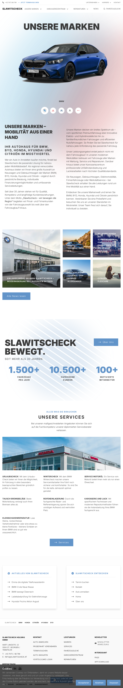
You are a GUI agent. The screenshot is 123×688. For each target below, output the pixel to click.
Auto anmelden (82, 592)
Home (78, 596)
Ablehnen (99, 682)
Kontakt (117, 2)
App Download (102, 662)
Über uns (80, 601)
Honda (27, 622)
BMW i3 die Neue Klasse (23, 587)
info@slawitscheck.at (16, 657)
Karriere (105, 2)
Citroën (35, 622)
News (95, 9)
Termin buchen (82, 582)
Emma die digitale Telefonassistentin (28, 582)
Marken (67, 642)
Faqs (97, 657)
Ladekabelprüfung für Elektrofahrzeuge (29, 596)
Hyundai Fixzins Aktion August (25, 601)
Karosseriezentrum (73, 655)
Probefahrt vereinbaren (45, 646)
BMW (20, 622)
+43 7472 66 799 (10, 2)
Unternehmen (91, 2)
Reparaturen (70, 659)
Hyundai (44, 622)
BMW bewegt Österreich (23, 592)
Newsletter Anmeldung (103, 643)
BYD (51, 622)
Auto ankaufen (40, 655)
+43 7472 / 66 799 (12, 654)
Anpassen (113, 682)
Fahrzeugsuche (71, 651)
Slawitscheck (10, 622)
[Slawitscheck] (12, 8)
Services (68, 646)
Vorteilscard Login (42, 659)
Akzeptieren (83, 682)
